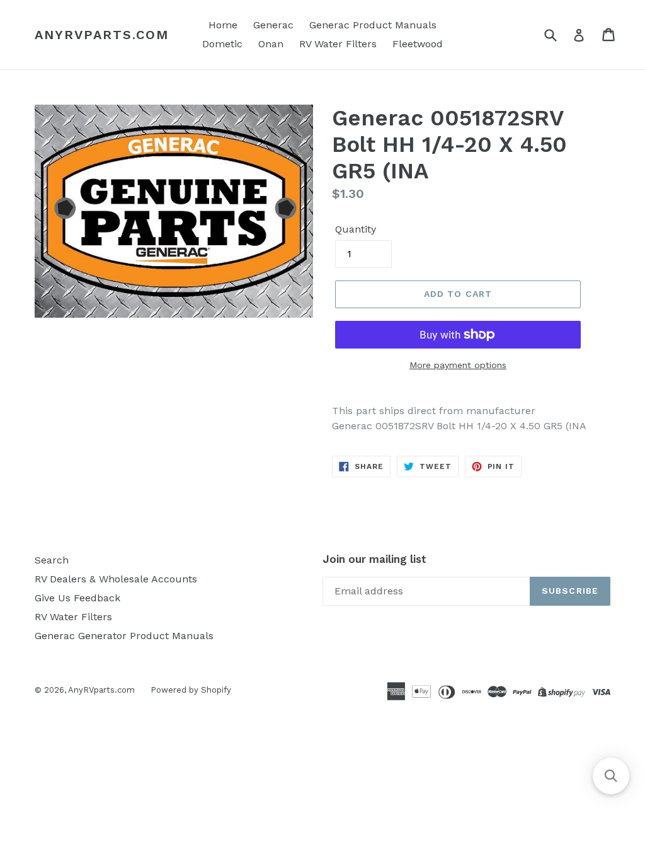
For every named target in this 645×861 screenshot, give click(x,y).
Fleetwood (417, 44)
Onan (270, 44)
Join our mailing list (374, 559)
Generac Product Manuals (373, 25)
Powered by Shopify (191, 690)
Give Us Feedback (77, 598)
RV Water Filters (338, 44)
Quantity (355, 229)
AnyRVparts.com (102, 34)
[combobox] (558, 34)
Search (52, 560)
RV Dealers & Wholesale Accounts (116, 579)
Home (222, 25)
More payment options (457, 365)
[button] (611, 776)
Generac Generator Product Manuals (124, 636)
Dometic (222, 44)
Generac (273, 25)
